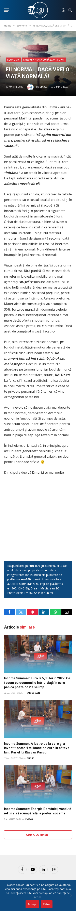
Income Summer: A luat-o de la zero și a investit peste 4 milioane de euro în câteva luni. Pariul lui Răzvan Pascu (36, 748)
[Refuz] (71, 895)
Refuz (46, 904)
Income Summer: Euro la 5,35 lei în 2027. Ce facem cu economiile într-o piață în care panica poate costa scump (37, 682)
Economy (13, 59)
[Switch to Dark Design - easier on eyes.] (63, 10)
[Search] (70, 10)
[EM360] (38, 10)
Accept (32, 904)
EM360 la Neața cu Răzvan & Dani (43, 59)
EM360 (43, 86)
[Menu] (6, 10)
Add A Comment (38, 834)
